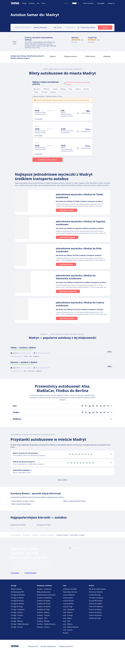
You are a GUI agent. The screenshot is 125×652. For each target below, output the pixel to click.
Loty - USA (66, 621)
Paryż (70, 89)
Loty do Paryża (68, 601)
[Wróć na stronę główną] (16, 3)
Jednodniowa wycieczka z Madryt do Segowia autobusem (80, 223)
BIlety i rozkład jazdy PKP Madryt (74, 501)
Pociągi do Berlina (17, 604)
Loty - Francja (67, 615)
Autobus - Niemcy (43, 612)
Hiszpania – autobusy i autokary (43, 535)
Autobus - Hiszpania (44, 589)
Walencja (46, 89)
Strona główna (16, 535)
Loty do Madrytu (69, 595)
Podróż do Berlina (95, 615)
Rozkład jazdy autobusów (46, 595)
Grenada (44, 92)
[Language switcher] (75, 3)
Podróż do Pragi (95, 618)
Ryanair (65, 633)
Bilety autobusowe (43, 592)
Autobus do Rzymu (44, 601)
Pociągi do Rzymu (17, 598)
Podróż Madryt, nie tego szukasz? (23, 501)
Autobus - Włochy (43, 621)
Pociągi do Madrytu (18, 595)
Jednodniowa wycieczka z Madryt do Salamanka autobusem (76, 277)
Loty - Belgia (67, 618)
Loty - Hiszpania (68, 609)
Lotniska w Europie (70, 589)
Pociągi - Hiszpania (18, 609)
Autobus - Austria (43, 627)
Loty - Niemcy (68, 612)
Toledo (36, 92)
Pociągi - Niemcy (17, 612)
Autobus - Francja (43, 615)
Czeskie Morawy (95, 595)
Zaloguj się (111, 3)
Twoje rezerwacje (88, 3)
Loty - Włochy (67, 624)
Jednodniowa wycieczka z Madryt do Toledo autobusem (79, 196)
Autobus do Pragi (43, 609)
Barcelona (37, 89)
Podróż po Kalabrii (95, 604)
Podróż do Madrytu (96, 607)
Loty (38, 3)
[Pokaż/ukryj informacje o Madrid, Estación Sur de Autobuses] (111, 454)
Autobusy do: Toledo (44, 525)
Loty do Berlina (68, 604)
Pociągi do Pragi (17, 607)
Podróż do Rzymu (95, 609)
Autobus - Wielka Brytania (46, 624)
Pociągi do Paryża (17, 601)
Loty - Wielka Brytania (70, 627)
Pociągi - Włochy (17, 621)
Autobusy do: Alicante (18, 525)
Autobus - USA (42, 618)
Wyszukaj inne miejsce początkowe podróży (78, 83)
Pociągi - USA (15, 618)
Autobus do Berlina (44, 607)
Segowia (53, 92)
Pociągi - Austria (17, 627)
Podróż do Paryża (95, 612)
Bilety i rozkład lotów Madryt (21, 504)
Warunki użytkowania (48, 646)
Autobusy (31, 3)
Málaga (62, 89)
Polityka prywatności (66, 646)
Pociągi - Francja (17, 615)
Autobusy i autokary (44, 586)
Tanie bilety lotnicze (70, 592)
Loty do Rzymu (68, 598)
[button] (58, 27)
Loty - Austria (67, 630)
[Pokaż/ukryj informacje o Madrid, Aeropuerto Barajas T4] (111, 463)
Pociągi (24, 3)
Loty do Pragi (67, 607)
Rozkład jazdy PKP (17, 592)
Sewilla (55, 89)
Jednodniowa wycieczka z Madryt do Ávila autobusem (79, 250)
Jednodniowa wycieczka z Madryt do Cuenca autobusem (80, 304)
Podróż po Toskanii (96, 592)
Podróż (91, 586)
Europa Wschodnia (95, 601)
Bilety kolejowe (16, 589)
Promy (43, 3)
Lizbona (78, 89)
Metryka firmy (33, 646)
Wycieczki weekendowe (97, 589)
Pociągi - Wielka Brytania (20, 624)
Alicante (86, 89)
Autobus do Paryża (44, 604)
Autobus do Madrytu (44, 598)
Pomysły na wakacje (96, 598)
